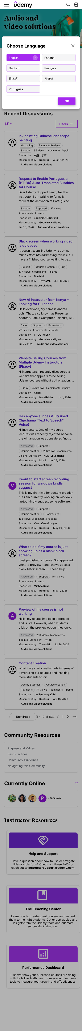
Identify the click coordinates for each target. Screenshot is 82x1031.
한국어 (48, 78)
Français (50, 68)
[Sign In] (76, 4)
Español (49, 57)
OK (67, 101)
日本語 (13, 78)
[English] (23, 4)
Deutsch (14, 68)
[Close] (72, 46)
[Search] (68, 4)
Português (16, 89)
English (14, 57)
